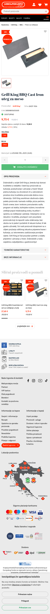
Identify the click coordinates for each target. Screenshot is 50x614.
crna (5, 145)
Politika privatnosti (34, 434)
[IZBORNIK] (45, 17)
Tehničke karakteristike (16, 250)
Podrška (27, 18)
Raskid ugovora (9, 445)
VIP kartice (5, 391)
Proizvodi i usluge (33, 420)
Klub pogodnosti (8, 394)
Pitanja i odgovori (8, 440)
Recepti (12, 18)
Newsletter (5, 433)
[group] (25, 52)
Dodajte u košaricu (27, 167)
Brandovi (4, 398)
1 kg (4, 135)
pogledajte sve (23, 326)
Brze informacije (13, 257)
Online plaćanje (32, 430)
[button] (46, 294)
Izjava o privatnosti (34, 437)
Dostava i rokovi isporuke (36, 423)
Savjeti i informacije (9, 416)
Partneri (4, 387)
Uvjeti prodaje (32, 416)
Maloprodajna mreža (9, 383)
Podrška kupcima (8, 437)
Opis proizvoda (11, 176)
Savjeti (19, 18)
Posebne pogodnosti (9, 430)
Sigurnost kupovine (34, 427)
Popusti (4, 18)
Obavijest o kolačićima (21, 585)
